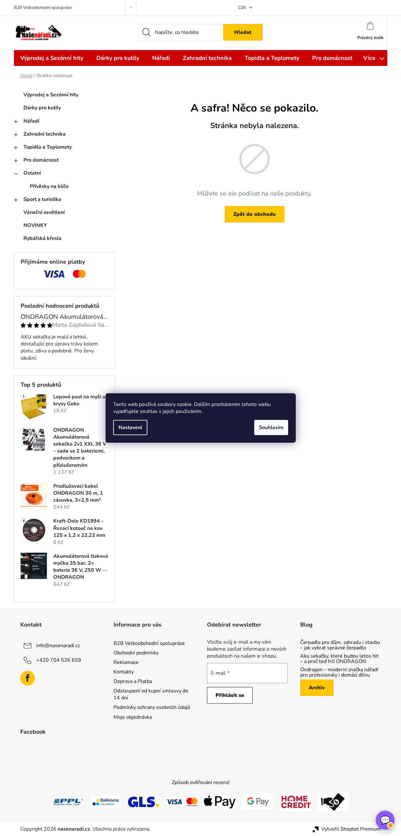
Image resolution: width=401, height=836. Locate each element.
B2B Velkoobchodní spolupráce (43, 7)
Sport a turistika (42, 199)
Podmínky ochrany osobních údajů (151, 707)
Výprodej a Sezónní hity (50, 94)
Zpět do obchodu (254, 214)
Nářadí (31, 121)
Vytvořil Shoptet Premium (351, 829)
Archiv (317, 687)
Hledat (242, 32)
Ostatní (32, 173)
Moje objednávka (132, 717)
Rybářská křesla (42, 238)
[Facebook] (27, 678)
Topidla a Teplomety (47, 147)
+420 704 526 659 (58, 659)
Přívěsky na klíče (49, 186)
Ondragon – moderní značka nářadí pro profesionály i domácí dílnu (339, 672)
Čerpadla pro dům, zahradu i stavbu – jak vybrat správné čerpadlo (340, 645)
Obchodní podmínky (135, 652)
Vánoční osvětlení (44, 212)
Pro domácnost (41, 160)
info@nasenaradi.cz (58, 645)
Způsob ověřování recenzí (201, 782)
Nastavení (130, 427)
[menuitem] (52, 58)
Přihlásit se (230, 695)
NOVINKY (35, 225)
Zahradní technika (44, 134)
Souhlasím (271, 427)
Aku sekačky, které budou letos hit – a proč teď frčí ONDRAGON (339, 659)
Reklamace (126, 662)
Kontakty (123, 671)
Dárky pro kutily (42, 107)
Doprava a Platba (132, 681)
